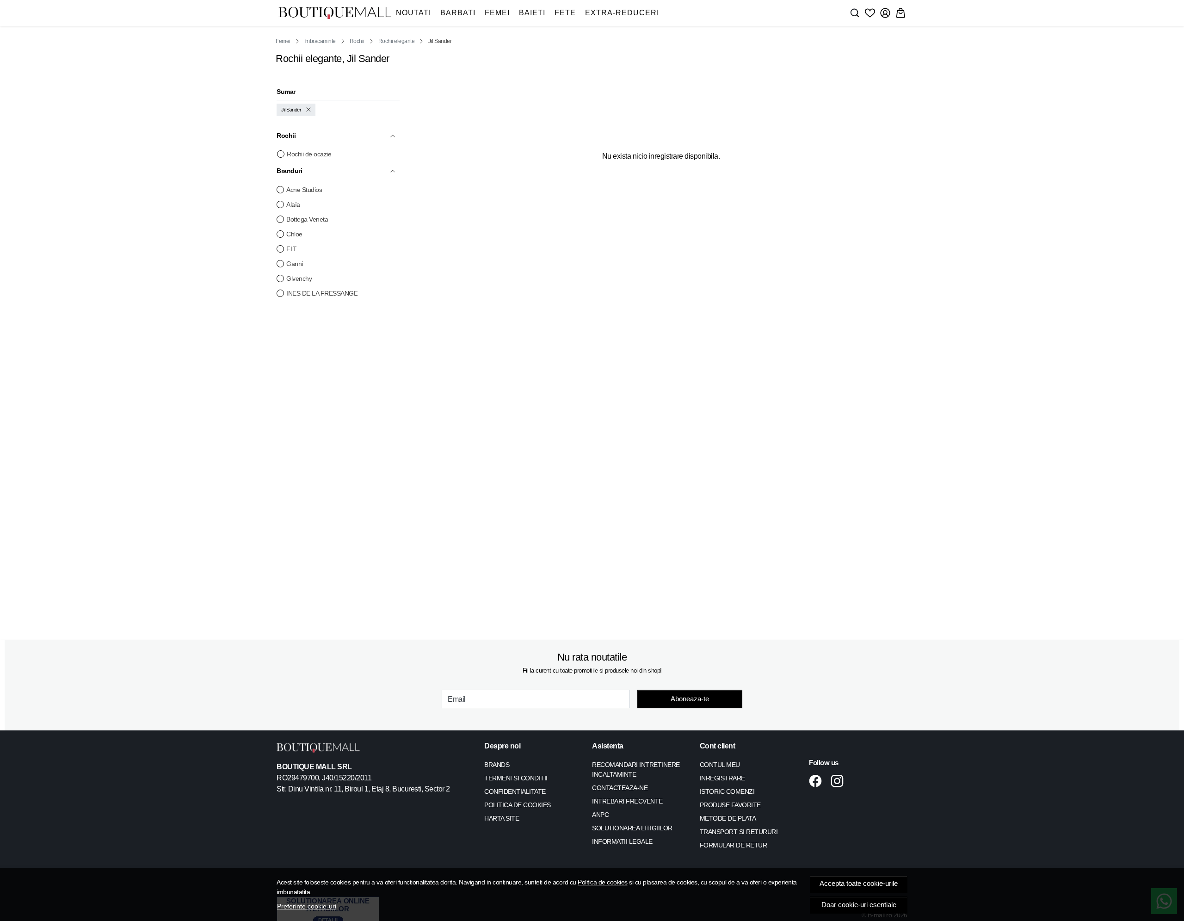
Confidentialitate (515, 791)
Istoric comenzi (727, 791)
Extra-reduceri (622, 13)
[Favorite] (870, 13)
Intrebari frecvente (627, 801)
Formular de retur (733, 845)
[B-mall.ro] (334, 13)
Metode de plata (728, 818)
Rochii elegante (396, 41)
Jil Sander (291, 109)
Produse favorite (730, 805)
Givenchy (299, 278)
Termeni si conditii (516, 778)
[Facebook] (818, 781)
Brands (496, 764)
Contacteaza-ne (620, 787)
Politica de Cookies (517, 805)
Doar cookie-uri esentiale (858, 905)
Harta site (501, 818)
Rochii (357, 41)
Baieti (532, 13)
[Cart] (900, 13)
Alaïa (293, 204)
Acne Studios (304, 189)
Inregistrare (722, 778)
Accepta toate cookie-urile (859, 883)
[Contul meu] (885, 13)
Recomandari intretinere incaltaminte (636, 769)
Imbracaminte (320, 41)
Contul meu (720, 764)
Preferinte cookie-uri (306, 906)
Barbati (457, 13)
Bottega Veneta (307, 219)
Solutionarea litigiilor (632, 828)
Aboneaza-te (690, 699)
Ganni (294, 263)
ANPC (600, 814)
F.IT (291, 249)
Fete (565, 13)
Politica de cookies (603, 882)
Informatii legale (622, 841)
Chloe (294, 234)
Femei (497, 13)
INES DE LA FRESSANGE (322, 293)
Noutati (413, 13)
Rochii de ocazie (309, 154)
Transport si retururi (739, 831)
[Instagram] (840, 781)
